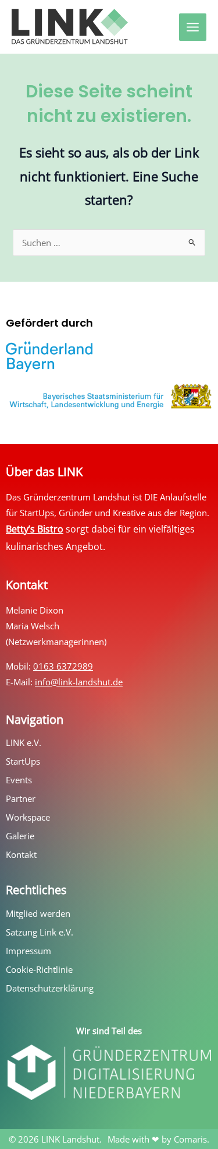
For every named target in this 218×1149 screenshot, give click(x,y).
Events (19, 780)
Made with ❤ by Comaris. (158, 1139)
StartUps (23, 761)
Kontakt (21, 854)
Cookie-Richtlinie (39, 969)
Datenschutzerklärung (50, 988)
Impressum (28, 951)
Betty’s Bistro (34, 529)
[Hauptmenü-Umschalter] (192, 27)
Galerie (20, 836)
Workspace (28, 817)
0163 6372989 (63, 666)
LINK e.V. (23, 742)
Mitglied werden (38, 913)
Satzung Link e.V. (39, 932)
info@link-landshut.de (79, 682)
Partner (20, 798)
